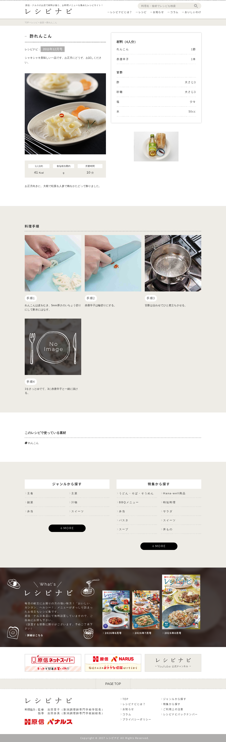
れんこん (33, 442)
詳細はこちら (35, 635)
